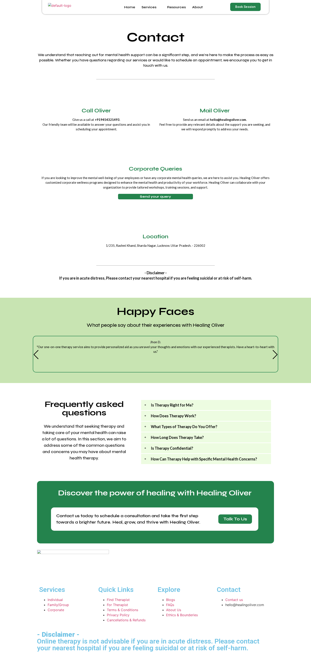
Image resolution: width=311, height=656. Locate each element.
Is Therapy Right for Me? (172, 405)
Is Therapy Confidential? (172, 448)
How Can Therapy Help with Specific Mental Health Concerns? (204, 459)
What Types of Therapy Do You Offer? (184, 426)
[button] (206, 405)
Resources (176, 7)
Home (129, 7)
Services (149, 7)
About (197, 7)
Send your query (155, 196)
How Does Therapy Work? (173, 415)
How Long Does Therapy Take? (177, 437)
